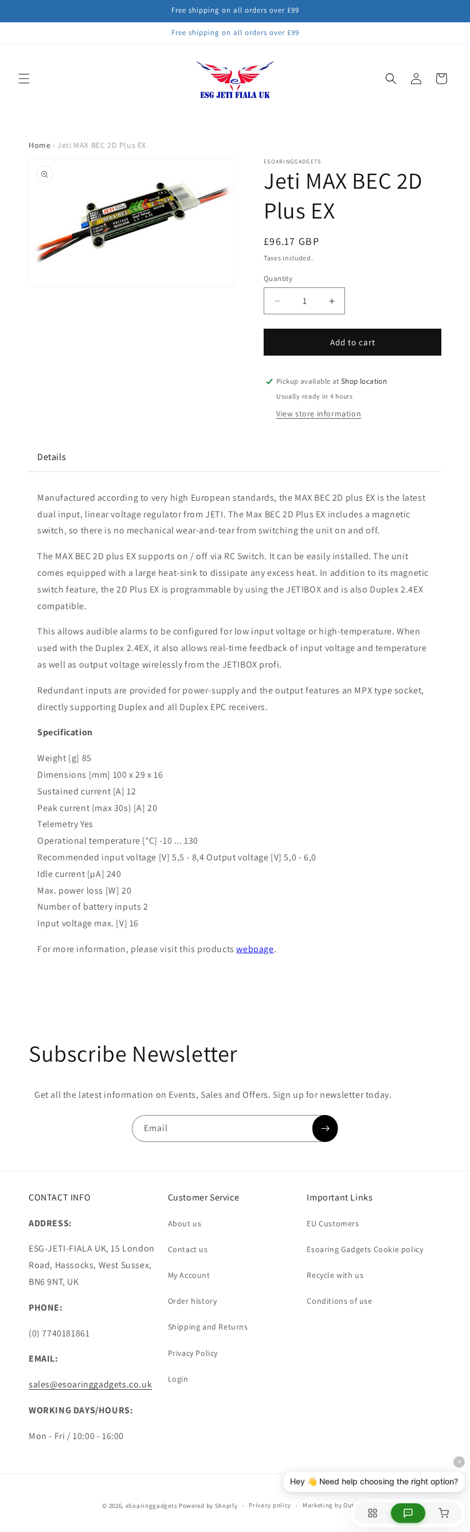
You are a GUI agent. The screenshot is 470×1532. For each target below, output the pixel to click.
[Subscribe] (325, 1128)
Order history (192, 1301)
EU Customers (333, 1223)
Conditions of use (339, 1301)
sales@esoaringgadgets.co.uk (90, 1384)
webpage (254, 949)
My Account (189, 1275)
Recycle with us (335, 1275)
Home (39, 145)
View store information (318, 413)
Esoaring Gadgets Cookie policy (365, 1249)
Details (51, 457)
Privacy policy (270, 1505)
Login (178, 1379)
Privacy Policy (193, 1353)
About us (185, 1223)
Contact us (188, 1249)
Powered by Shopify (208, 1506)
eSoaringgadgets (152, 1506)
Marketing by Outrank (335, 1505)
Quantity (278, 278)
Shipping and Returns (208, 1327)
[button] (24, 78)
